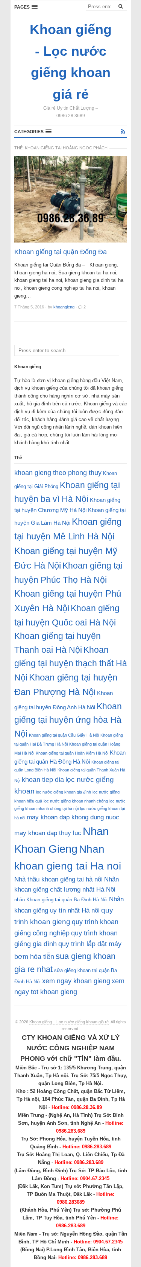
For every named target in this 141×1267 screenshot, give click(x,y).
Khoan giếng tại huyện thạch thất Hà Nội (70, 663)
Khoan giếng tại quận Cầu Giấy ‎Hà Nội (64, 735)
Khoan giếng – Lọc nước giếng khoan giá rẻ (69, 1022)
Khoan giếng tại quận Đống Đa (60, 252)
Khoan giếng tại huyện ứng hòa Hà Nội (68, 719)
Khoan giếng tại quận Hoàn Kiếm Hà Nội (72, 753)
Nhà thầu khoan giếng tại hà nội (58, 879)
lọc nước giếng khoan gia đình (63, 792)
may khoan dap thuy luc (47, 833)
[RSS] (123, 131)
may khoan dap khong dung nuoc (73, 817)
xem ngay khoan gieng (76, 981)
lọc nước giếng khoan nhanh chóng (76, 801)
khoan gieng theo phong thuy (58, 472)
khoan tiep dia (43, 779)
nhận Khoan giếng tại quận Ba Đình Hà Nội (61, 899)
